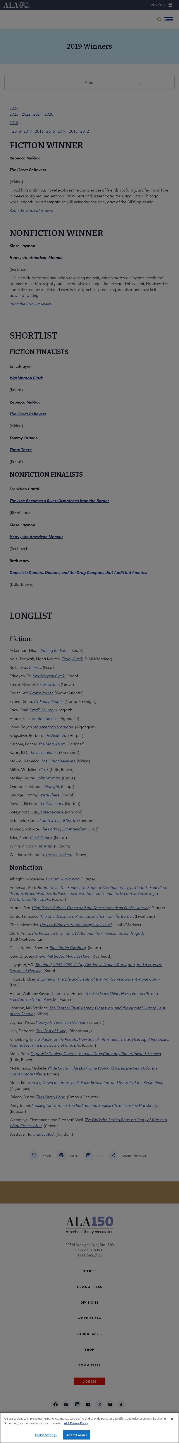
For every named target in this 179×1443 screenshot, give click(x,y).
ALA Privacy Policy (76, 1423)
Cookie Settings (46, 1435)
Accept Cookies (76, 1435)
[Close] (172, 1419)
